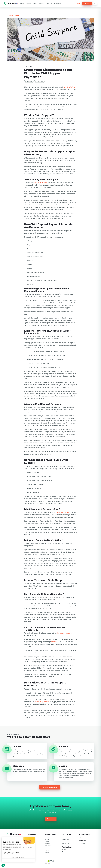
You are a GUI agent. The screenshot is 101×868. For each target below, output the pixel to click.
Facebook (83, 843)
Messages (47, 837)
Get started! (87, 3)
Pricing (41, 3)
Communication (39, 81)
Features (28, 3)
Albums (47, 848)
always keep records (42, 702)
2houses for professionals (53, 3)
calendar (47, 839)
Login (78, 3)
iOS (65, 849)
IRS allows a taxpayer (64, 633)
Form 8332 (55, 642)
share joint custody (40, 183)
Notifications (48, 845)
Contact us (30, 850)
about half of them (70, 87)
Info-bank (47, 843)
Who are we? (31, 841)
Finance (47, 841)
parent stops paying (62, 512)
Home (22, 3)
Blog (29, 848)
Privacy (35, 3)
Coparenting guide (83, 837)
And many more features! (50, 787)
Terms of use (65, 837)
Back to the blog (13, 15)
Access (47, 852)
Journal (47, 850)
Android (66, 852)
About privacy (65, 839)
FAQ (63, 841)
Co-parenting (28, 81)
